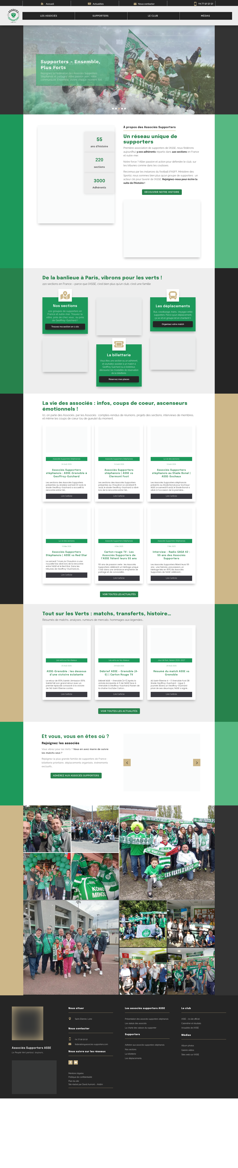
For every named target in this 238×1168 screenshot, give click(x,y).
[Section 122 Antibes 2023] (65, 371)
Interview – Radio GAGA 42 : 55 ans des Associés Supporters (171, 555)
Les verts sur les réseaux (66, 660)
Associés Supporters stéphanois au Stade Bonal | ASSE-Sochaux (171, 473)
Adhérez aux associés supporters (76, 775)
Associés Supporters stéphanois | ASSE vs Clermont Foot (119, 473)
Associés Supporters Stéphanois (66, 459)
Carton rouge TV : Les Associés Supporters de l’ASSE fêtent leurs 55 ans (119, 555)
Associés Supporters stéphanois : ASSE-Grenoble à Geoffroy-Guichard (66, 473)
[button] (196, 762)
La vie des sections (171, 459)
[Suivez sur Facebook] (70, 1062)
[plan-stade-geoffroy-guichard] (119, 334)
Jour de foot (163, 660)
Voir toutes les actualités (119, 594)
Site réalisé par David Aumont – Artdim (85, 1084)
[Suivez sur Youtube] (76, 1062)
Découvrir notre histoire (161, 192)
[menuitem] (48, 16)
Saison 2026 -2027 (177, 660)
